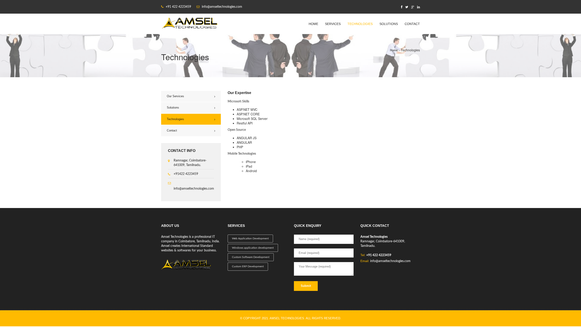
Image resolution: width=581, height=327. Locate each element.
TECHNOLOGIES (360, 24)
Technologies (175, 119)
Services (333, 24)
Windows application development (253, 247)
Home (313, 24)
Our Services (175, 96)
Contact (412, 24)
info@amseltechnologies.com (194, 188)
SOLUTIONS (388, 24)
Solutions (173, 107)
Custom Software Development (250, 257)
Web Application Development (250, 238)
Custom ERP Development (248, 266)
